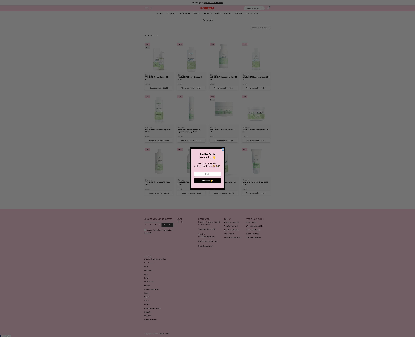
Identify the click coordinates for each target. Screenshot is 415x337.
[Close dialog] (223, 149)
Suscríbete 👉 (207, 181)
